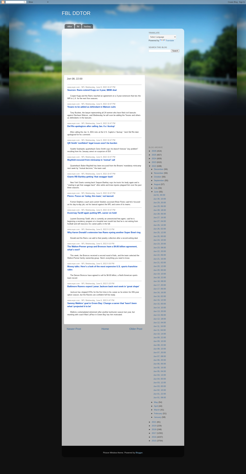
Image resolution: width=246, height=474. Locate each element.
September (159, 180)
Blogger (139, 453)
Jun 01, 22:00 (159, 394)
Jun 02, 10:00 (159, 390)
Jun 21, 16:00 (159, 259)
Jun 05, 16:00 (159, 368)
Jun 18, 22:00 (159, 277)
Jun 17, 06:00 (159, 289)
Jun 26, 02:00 (159, 229)
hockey (87, 26)
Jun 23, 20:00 (159, 244)
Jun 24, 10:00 (159, 240)
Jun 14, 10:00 (159, 308)
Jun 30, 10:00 (159, 199)
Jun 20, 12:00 (159, 266)
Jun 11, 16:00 (159, 326)
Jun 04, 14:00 (159, 375)
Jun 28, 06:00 (159, 214)
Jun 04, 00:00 (159, 379)
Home (105, 328)
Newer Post (74, 328)
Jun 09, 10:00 (159, 341)
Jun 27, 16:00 (159, 217)
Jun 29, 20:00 (159, 203)
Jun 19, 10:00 (159, 274)
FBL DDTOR (76, 13)
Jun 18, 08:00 (159, 281)
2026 (154, 151)
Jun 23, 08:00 (159, 248)
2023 (154, 162)
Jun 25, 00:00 (159, 236)
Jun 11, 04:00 (159, 330)
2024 (154, 158)
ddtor (69, 26)
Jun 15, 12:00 (159, 300)
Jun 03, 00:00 (159, 386)
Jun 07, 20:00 (159, 352)
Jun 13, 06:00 (159, 315)
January (158, 417)
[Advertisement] (104, 51)
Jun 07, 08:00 (159, 356)
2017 (154, 433)
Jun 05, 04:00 (159, 371)
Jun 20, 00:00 (159, 270)
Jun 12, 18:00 (159, 319)
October (158, 177)
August (157, 184)
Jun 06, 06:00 (159, 364)
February (158, 413)
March (157, 410)
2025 (154, 155)
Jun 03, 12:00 (159, 383)
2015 (154, 441)
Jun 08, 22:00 (159, 345)
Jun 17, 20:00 (159, 285)
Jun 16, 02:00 (159, 296)
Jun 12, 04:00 (159, 323)
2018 (154, 429)
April (156, 406)
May (156, 402)
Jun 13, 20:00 (159, 311)
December (159, 169)
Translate (170, 40)
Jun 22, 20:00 (159, 251)
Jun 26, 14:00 (159, 225)
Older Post (135, 328)
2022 (154, 166)
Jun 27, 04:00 (159, 221)
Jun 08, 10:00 (159, 349)
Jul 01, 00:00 (159, 195)
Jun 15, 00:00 (159, 304)
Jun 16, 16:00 (159, 292)
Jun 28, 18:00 (159, 210)
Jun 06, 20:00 (159, 360)
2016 (154, 437)
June (156, 192)
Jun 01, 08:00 (159, 397)
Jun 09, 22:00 (159, 337)
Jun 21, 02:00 (159, 263)
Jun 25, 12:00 (159, 232)
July (156, 188)
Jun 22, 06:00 (159, 255)
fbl (78, 26)
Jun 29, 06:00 (159, 206)
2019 (154, 426)
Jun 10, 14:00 (159, 334)
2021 (154, 422)
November (159, 173)
